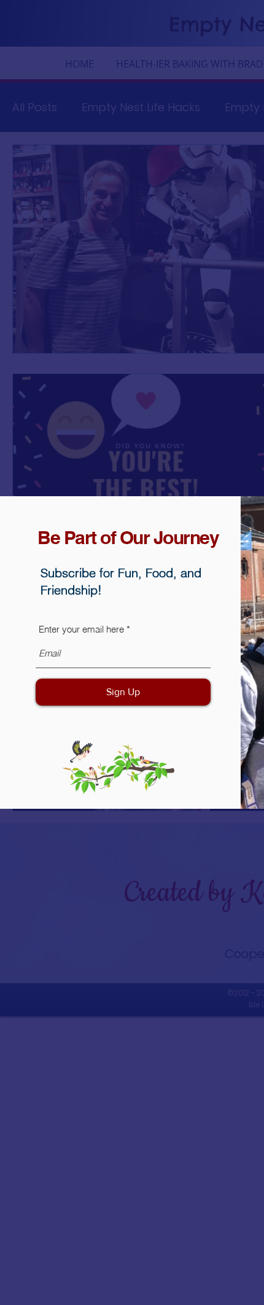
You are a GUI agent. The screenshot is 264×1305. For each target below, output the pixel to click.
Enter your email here (81, 629)
